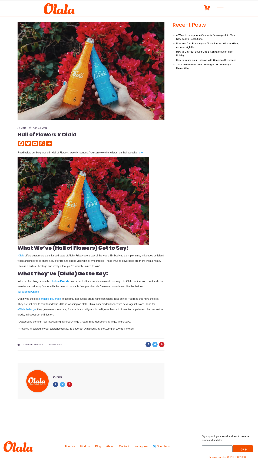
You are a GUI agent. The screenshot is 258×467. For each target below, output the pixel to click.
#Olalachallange (27, 309)
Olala (23, 128)
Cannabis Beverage (33, 344)
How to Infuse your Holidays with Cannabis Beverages (206, 60)
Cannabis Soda (54, 344)
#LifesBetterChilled (28, 291)
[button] (91, 201)
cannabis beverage (50, 298)
